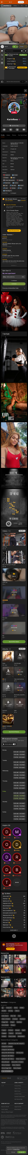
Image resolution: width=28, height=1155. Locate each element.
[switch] (14, 744)
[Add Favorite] (2, 46)
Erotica (16, 182)
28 (5, 566)
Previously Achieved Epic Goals (10, 288)
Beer (14, 177)
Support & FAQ (17, 1106)
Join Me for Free (14, 42)
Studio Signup (4, 1109)
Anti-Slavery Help (18, 1099)
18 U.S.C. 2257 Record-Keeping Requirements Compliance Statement (11, 1142)
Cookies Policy (17, 1093)
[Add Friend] (17, 129)
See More (13, 265)
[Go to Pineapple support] (2, 1137)
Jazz (6, 188)
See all (21, 530)
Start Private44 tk (14, 230)
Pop (21, 188)
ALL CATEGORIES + (7, 1071)
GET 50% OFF (10, 948)
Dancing (21, 180)
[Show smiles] (22, 51)
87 (5, 728)
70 (5, 681)
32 (5, 548)
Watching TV (8, 190)
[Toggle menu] (1, 2)
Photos (24, 5)
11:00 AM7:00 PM (19, 754)
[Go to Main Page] (8, 2)
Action (15, 175)
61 (16, 665)
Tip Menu (22, 55)
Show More (13, 930)
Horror (21, 185)
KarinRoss (4, 1002)
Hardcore (7, 175)
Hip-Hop (14, 185)
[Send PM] (24, 129)
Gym (6, 185)
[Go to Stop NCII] (10, 1137)
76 (5, 696)
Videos (16, 5)
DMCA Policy (17, 1091)
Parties (13, 188)
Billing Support (17, 1109)
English (20, 1078)
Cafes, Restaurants (10, 180)
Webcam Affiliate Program (7, 1112)
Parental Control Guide (19, 1096)
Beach (6, 177)
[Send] (25, 50)
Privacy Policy (17, 1085)
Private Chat (21, 67)
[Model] (25, 90)
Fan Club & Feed (22, 135)
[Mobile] (3, 1008)
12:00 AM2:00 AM (19, 751)
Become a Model (5, 1106)
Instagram (14, 193)
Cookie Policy (16, 1149)
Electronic (7, 182)
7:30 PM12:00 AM (19, 757)
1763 (5, 665)
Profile (2, 135)
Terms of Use (17, 1088)
